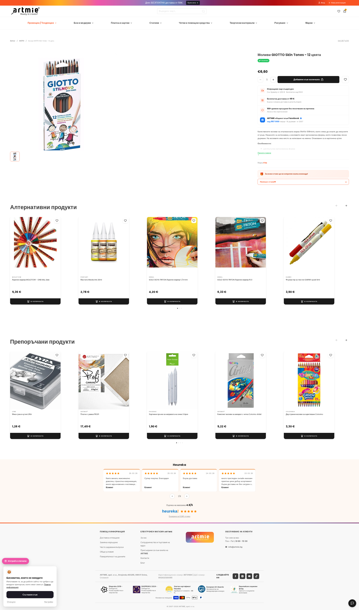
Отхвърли (11, 602)
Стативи (154, 23)
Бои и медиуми (82, 23)
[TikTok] (256, 576)
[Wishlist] (345, 79)
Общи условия (107, 552)
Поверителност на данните (112, 556)
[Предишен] (172, 496)
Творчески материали (242, 23)
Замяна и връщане (109, 542)
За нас (144, 538)
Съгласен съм (30, 594)
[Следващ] (186, 496)
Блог (143, 563)
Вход (323, 3)
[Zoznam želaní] (339, 11)
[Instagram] (242, 576)
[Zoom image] (63, 106)
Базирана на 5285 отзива (179, 516)
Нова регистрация (338, 3)
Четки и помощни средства (194, 23)
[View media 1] (15, 156)
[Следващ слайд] (55, 246)
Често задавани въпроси (112, 547)
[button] (177, 308)
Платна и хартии (120, 23)
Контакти (145, 558)
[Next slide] (346, 205)
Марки (309, 23)
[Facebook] (235, 576)
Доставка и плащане (109, 538)
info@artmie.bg (235, 547)
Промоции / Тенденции (41, 23)
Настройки (48, 602)
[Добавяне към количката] (35, 301)
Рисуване (279, 23)
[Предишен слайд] (15, 246)
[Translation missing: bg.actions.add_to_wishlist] (56, 220)
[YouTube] (249, 576)
